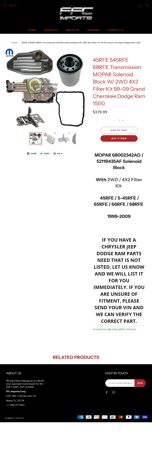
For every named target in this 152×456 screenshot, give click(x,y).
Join (140, 383)
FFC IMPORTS (18, 418)
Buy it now (118, 138)
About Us (72, 30)
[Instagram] (113, 392)
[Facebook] (106, 392)
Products (51, 30)
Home (32, 30)
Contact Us (116, 30)
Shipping (93, 30)
